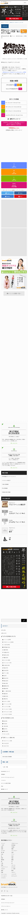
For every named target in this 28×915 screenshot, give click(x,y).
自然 (5, 655)
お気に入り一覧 (23, 33)
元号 (2, 630)
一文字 (5, 644)
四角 (4, 731)
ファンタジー (6, 709)
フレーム (5, 734)
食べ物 (5, 665)
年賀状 (5, 652)
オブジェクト (6, 711)
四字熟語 (5, 647)
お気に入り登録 (23, 31)
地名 (4, 683)
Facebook (4, 891)
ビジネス (6, 660)
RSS (7, 891)
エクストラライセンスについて (7, 777)
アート (5, 673)
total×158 (14, 172)
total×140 (14, 165)
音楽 (4, 667)
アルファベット (6, 740)
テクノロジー (6, 662)
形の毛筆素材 (6, 718)
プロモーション (7, 642)
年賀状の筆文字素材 (6, 492)
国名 (5, 680)
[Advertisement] (14, 95)
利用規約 (3, 774)
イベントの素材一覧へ (14, 293)
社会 (5, 678)
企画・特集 (5, 767)
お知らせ (3, 633)
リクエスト (6, 714)
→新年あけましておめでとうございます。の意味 (14, 72)
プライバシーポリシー (5, 906)
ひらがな (5, 743)
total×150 (14, 178)
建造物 (5, 686)
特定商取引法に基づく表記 (6, 895)
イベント (6, 22)
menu (25, 2)
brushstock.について (5, 771)
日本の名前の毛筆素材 (7, 756)
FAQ (2, 786)
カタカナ (5, 746)
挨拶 (4, 649)
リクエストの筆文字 (6, 480)
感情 (5, 693)
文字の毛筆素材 (7, 636)
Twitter (2, 891)
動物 (5, 688)
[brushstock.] (8, 3)
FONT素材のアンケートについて (9, 476)
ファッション (6, 704)
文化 (5, 670)
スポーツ (5, 701)
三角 (4, 726)
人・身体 (6, 691)
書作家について (4, 789)
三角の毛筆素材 (5, 484)
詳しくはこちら (14, 443)
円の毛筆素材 (5, 488)
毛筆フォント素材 (7, 737)
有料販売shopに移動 (14, 185)
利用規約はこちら (14, 128)
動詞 (4, 696)
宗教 (5, 698)
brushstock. (9, 913)
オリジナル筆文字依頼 (5, 783)
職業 (5, 657)
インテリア (6, 706)
